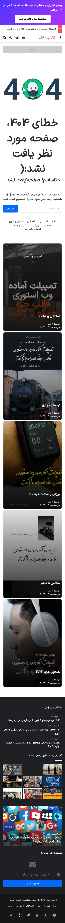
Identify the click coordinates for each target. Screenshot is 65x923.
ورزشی (36, 225)
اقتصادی (31, 221)
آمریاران (11, 900)
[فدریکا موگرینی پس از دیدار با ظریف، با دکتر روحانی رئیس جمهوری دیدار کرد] (52, 769)
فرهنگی (47, 225)
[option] (32, 826)
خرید (10, 906)
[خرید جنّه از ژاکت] (32, 49)
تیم (38, 906)
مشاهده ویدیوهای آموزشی (32, 19)
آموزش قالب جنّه (32, 229)
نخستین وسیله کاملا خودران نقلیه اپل (37, 841)
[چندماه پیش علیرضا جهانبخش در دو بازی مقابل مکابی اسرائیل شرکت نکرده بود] (32, 793)
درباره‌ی (46, 906)
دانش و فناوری (15, 221)
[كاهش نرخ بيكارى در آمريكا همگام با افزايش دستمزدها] (52, 781)
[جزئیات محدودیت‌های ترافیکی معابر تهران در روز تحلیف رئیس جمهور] (52, 793)
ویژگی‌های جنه (21, 225)
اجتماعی (44, 221)
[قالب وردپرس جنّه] (47, 37)
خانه (54, 221)
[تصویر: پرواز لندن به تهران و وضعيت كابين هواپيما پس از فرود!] (12, 769)
